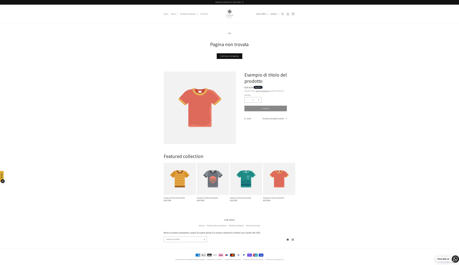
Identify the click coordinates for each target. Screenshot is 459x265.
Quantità (247, 95)
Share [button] (249, 118)
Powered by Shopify (198, 259)
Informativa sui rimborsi (215, 259)
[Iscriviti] (204, 239)
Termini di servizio (253, 225)
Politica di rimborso (236, 225)
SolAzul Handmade (186, 259)
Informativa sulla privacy (233, 259)
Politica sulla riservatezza (216, 225)
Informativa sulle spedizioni (275, 259)
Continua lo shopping (229, 56)
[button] (174, 13)
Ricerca (201, 225)
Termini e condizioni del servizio (253, 259)
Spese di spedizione (262, 91)
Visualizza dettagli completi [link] (273, 118)
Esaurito (265, 108)
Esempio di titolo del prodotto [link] (174, 198)
